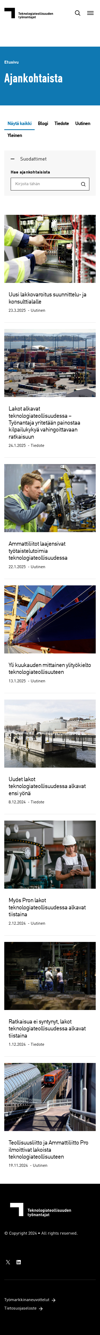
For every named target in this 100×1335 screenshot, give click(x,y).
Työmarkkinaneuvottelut (26, 1300)
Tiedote (61, 123)
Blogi (43, 123)
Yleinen (14, 135)
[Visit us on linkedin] (18, 1262)
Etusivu (11, 62)
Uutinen (82, 123)
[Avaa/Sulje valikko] (90, 13)
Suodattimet (33, 159)
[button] (77, 13)
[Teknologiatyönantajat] (31, 13)
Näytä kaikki (19, 123)
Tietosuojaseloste (20, 1308)
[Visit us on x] (8, 1262)
